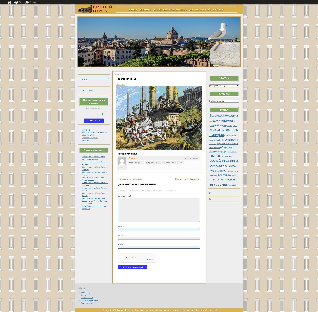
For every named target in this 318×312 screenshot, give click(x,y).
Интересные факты (90, 138)
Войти (83, 295)
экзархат (231, 185)
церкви (221, 184)
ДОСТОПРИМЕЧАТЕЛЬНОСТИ (169, 9)
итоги (227, 135)
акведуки (233, 115)
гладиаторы (227, 126)
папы (212, 151)
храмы (213, 179)
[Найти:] (94, 80)
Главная (132, 9)
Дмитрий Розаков (125, 310)
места (234, 139)
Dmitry (132, 158)
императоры (229, 130)
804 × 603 (120, 85)
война (218, 125)
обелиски (214, 147)
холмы (232, 175)
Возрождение (218, 115)
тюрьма (214, 175)
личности (224, 139)
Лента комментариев (90, 300)
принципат (217, 155)
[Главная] (9, 2)
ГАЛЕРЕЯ (218, 9)
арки (210, 121)
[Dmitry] (122, 161)
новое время (231, 143)
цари (212, 184)
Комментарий (125, 196)
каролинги (213, 140)
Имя (121, 226)
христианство (228, 179)
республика (218, 161)
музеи (220, 143)
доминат (214, 130)
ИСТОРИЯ (144, 9)
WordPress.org (86, 303)
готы (235, 125)
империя (216, 135)
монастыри (213, 144)
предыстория (232, 152)
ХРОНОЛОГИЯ (88, 135)
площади (220, 151)
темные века (229, 171)
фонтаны (223, 174)
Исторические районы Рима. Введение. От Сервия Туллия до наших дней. (95, 201)
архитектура (223, 120)
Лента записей (87, 298)
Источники (86, 140)
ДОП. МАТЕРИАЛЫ (199, 9)
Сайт (120, 244)
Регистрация (86, 293)
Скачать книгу (87, 90)
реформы (233, 160)
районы (228, 156)
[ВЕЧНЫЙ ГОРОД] (95, 9)
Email (121, 235)
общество (226, 147)
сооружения (218, 165)
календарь (233, 136)
